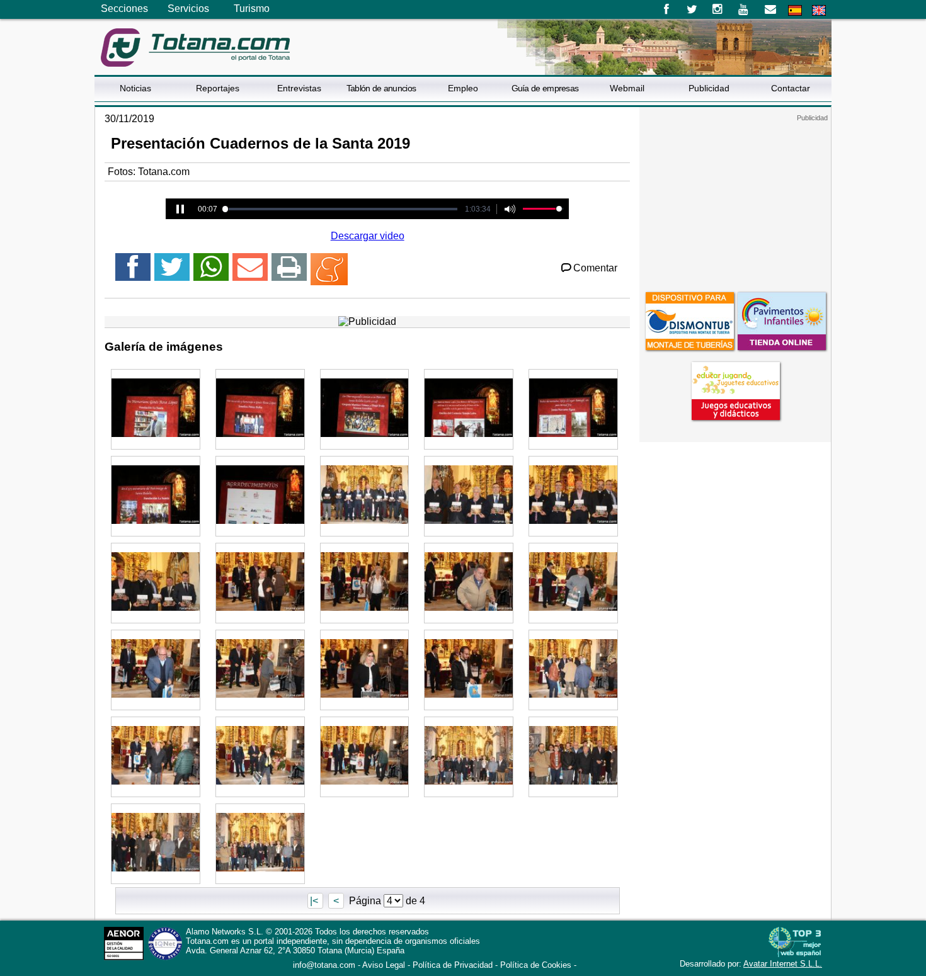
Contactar (790, 88)
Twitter (692, 9)
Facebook (666, 9)
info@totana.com (324, 965)
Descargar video (367, 235)
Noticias (135, 88)
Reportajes (217, 88)
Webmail (627, 88)
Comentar (595, 268)
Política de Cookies (535, 965)
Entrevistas (299, 88)
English (819, 10)
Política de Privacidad (453, 965)
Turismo (252, 8)
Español (795, 10)
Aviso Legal (383, 965)
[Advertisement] (735, 201)
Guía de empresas (545, 88)
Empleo (463, 88)
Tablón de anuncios (381, 88)
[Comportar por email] (250, 272)
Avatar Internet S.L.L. (782, 963)
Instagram (718, 9)
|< (315, 900)
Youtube (744, 9)
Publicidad (709, 88)
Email (770, 9)
